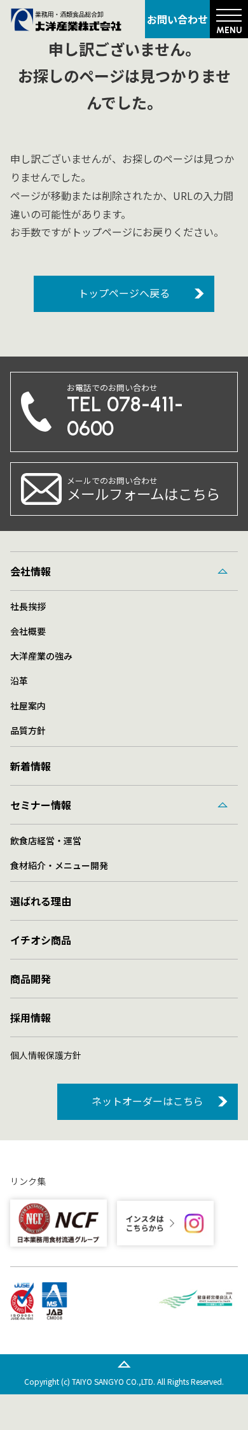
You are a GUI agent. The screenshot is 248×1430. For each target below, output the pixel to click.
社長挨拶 (28, 606)
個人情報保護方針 (45, 1055)
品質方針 (28, 730)
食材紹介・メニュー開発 (59, 865)
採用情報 (30, 1017)
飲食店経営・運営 (45, 840)
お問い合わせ (177, 19)
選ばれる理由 (40, 901)
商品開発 (30, 978)
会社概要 (28, 631)
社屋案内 (28, 705)
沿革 (19, 680)
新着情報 (30, 766)
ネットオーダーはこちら (147, 1100)
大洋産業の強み (41, 655)
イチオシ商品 (40, 939)
